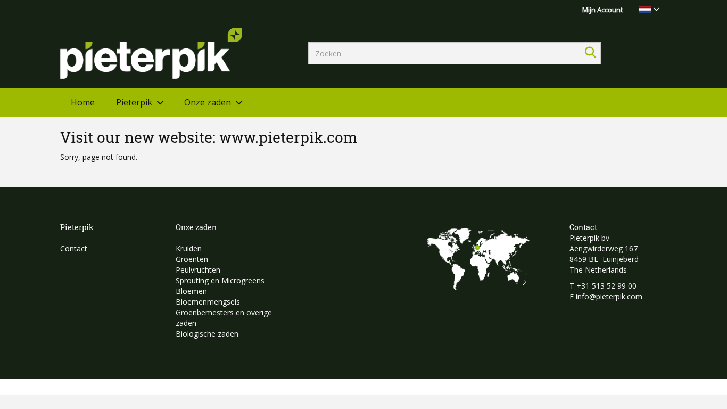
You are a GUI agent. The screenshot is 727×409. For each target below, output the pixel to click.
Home (83, 102)
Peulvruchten (198, 270)
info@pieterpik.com (609, 296)
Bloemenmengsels (208, 302)
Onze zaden (207, 102)
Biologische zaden (207, 334)
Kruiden (189, 248)
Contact (73, 248)
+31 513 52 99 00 (606, 286)
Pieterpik (134, 102)
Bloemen (191, 291)
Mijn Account (602, 9)
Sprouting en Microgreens (220, 280)
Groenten (192, 259)
